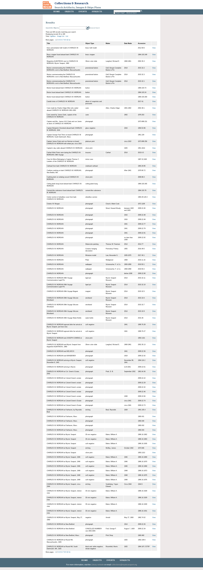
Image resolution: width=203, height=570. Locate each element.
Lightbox (53, 36)
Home (56, 11)
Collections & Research (71, 3)
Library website (97, 565)
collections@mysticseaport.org (124, 565)
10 (67, 40)
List (67, 36)
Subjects (97, 11)
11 (69, 40)
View (154, 48)
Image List (60, 36)
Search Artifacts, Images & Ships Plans (78, 7)
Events (83, 11)
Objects (69, 11)
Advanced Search (131, 13)
